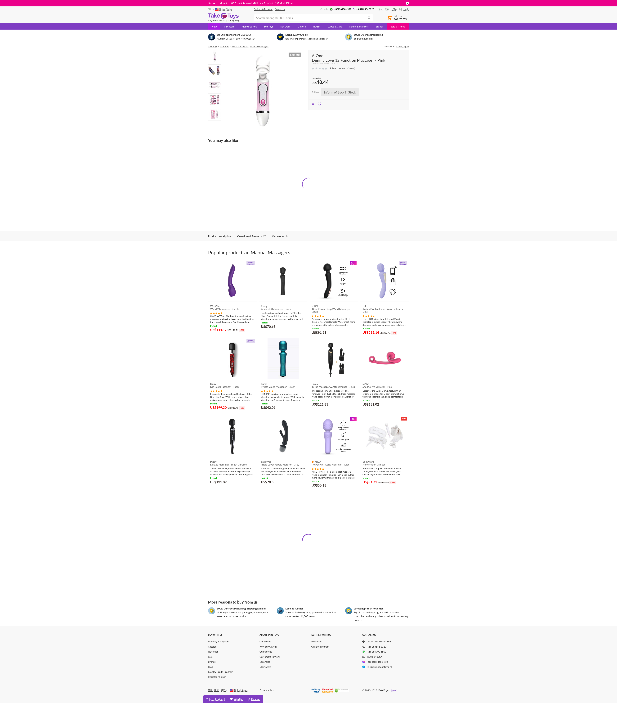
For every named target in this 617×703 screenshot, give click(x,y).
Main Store (265, 666)
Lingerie (302, 26)
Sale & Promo (398, 26)
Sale (210, 656)
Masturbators (249, 26)
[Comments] (216, 313)
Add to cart (270, 334)
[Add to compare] (313, 104)
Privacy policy (266, 690)
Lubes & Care (335, 26)
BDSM (317, 26)
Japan (406, 46)
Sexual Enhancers (359, 26)
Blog (210, 666)
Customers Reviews (270, 656)
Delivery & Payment (218, 641)
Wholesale (316, 641)
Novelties (213, 651)
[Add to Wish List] (319, 104)
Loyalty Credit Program (220, 671)
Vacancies (264, 661)
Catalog (212, 646)
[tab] (219, 236)
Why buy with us (268, 646)
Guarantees (265, 651)
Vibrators (229, 26)
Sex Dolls (285, 26)
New (214, 26)
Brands (380, 26)
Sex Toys (268, 26)
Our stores (265, 641)
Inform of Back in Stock (340, 92)
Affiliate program (320, 646)
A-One (399, 46)
